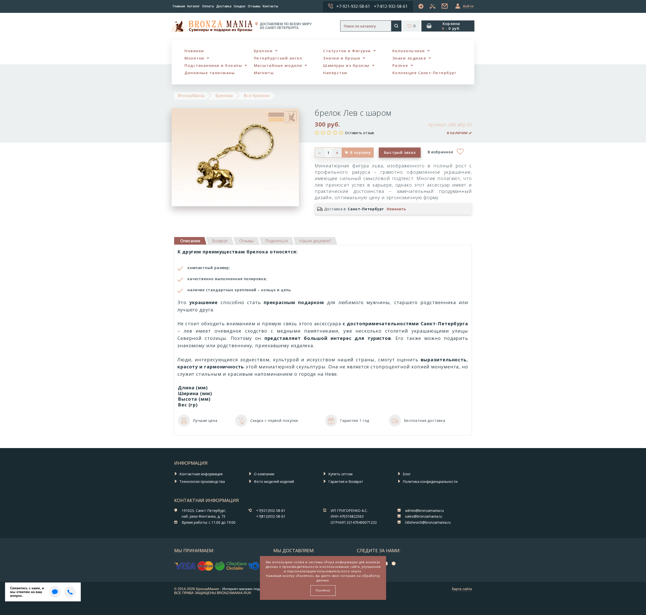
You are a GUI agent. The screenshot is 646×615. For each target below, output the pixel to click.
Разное (400, 65)
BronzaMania (191, 96)
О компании (264, 474)
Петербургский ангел (278, 58)
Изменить (396, 209)
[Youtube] (386, 563)
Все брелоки (257, 96)
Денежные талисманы (209, 72)
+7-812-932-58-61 (391, 6)
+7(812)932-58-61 (270, 516)
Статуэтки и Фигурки (347, 50)
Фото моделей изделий (274, 481)
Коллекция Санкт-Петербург (424, 72)
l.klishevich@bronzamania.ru (428, 522)
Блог (407, 474)
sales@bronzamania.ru (423, 516)
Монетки (194, 58)
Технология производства (202, 481)
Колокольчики (408, 50)
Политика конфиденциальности (430, 481)
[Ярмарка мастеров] (395, 563)
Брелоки (263, 50)
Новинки (194, 50)
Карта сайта (462, 589)
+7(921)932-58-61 (270, 510)
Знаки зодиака (409, 58)
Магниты (264, 72)
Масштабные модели (278, 65)
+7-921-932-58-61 (353, 6)
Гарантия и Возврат (345, 481)
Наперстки (335, 72)
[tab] (220, 241)
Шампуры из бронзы (346, 65)
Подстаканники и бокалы (213, 65)
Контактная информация (201, 474)
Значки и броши (341, 58)
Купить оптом (340, 474)
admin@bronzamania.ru (424, 510)
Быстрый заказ (400, 152)
